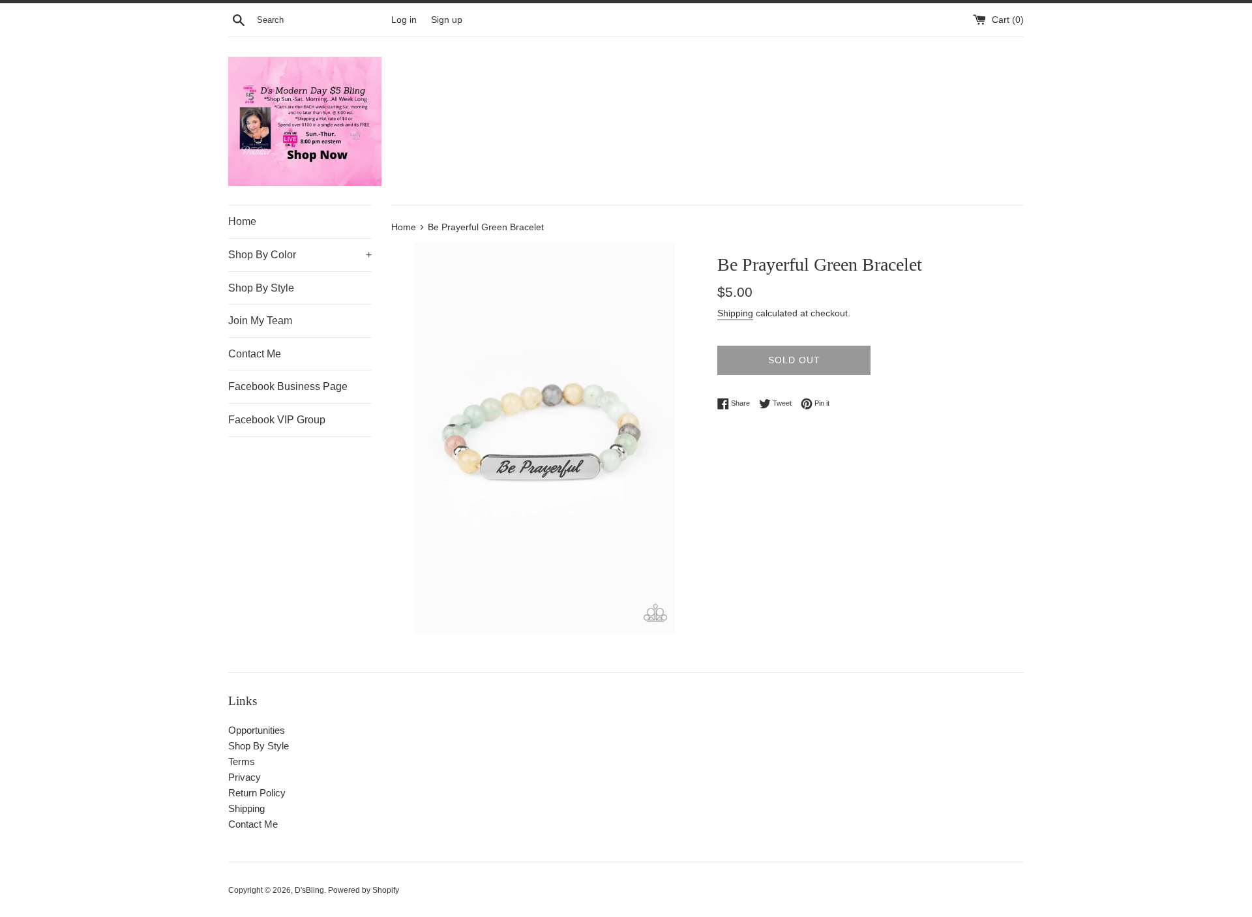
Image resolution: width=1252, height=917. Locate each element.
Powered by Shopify (363, 890)
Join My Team (260, 320)
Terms (241, 761)
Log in (404, 20)
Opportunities (256, 730)
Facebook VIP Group (276, 419)
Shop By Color (300, 254)
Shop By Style (261, 287)
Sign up (446, 20)
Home (242, 221)
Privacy (244, 777)
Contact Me (254, 353)
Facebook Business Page (288, 386)
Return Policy (257, 792)
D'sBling (309, 890)
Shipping (735, 313)
